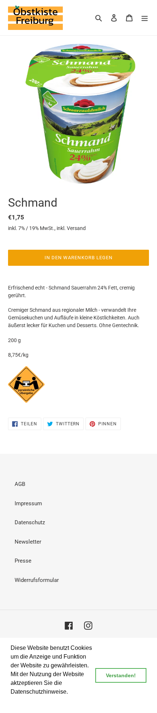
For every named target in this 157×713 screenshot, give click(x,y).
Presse (23, 560)
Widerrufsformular (37, 580)
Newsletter (28, 541)
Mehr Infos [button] (25, 701)
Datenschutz (30, 522)
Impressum (28, 503)
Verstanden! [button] (121, 675)
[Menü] (144, 18)
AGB (20, 484)
